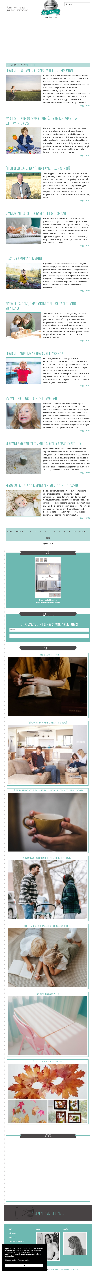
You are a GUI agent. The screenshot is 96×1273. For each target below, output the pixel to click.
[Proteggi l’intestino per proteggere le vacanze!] (23, 370)
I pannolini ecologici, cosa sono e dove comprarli (36, 213)
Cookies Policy (74, 1269)
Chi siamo (12, 1233)
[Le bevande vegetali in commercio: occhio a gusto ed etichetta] (23, 461)
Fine (48, 537)
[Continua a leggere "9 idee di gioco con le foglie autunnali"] (47, 1093)
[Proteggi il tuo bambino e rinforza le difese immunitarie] (23, 88)
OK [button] (24, 1265)
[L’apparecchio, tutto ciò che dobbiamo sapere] (23, 416)
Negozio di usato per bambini (48, 602)
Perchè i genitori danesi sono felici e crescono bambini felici (47, 925)
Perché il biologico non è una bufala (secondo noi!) (38, 168)
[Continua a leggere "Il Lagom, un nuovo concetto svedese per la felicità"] (47, 754)
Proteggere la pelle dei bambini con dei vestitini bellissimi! (42, 485)
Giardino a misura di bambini (24, 258)
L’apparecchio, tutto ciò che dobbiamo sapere (32, 398)
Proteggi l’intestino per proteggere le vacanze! (34, 353)
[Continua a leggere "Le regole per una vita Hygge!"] (47, 686)
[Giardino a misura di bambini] (23, 276)
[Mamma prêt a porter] (33, 9)
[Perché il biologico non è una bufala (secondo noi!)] (23, 185)
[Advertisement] (48, 38)
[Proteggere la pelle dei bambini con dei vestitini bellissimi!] (23, 503)
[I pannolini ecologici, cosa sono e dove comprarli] (23, 231)
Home (15, 64)
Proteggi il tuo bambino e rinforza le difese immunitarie (41, 70)
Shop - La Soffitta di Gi (48, 600)
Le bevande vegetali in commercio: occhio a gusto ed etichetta (43, 443)
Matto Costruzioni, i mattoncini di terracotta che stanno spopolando (41, 306)
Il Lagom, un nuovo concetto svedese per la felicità (47, 722)
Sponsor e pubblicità (16, 1241)
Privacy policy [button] (24, 1260)
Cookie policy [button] (11, 1260)
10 (74, 531)
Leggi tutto (85, 105)
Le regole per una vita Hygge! (48, 654)
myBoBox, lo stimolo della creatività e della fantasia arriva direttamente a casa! (41, 121)
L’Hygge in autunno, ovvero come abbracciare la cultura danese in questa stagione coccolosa (48, 790)
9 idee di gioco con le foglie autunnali (47, 1061)
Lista (21, 64)
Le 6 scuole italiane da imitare (47, 993)
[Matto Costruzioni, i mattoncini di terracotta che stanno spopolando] (23, 325)
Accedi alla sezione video (48, 1213)
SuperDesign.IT (55, 1269)
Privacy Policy (65, 1269)
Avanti (82, 531)
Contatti (12, 1237)
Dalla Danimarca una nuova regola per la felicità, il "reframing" (48, 858)
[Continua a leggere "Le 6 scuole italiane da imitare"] (47, 1025)
